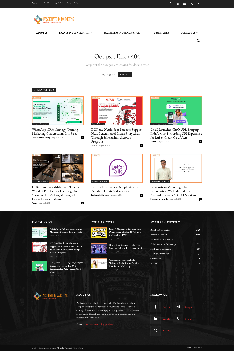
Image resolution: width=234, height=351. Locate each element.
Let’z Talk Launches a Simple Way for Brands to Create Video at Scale (114, 189)
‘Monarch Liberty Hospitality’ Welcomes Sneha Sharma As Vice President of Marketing (124, 262)
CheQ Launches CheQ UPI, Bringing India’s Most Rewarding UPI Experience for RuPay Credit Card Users (176, 133)
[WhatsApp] (199, 4)
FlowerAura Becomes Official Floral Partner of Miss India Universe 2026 (125, 246)
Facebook (166, 307)
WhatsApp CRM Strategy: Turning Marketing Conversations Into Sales (55, 131)
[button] (198, 40)
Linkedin (166, 319)
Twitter (188, 319)
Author (94, 145)
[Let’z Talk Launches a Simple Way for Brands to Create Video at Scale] (117, 168)
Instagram (189, 307)
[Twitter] (191, 4)
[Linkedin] (184, 4)
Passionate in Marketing (41, 137)
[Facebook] (170, 4)
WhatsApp (167, 330)
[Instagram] (177, 4)
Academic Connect (98, 124)
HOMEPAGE (125, 75)
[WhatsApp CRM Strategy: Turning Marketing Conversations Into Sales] (58, 110)
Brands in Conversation (40, 124)
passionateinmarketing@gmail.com (99, 324)
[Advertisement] (133, 19)
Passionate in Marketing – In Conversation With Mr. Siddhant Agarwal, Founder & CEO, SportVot (173, 191)
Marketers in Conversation (160, 181)
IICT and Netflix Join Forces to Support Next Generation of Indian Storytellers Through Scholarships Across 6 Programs (116, 135)
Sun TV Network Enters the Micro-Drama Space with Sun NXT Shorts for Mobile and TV (125, 231)
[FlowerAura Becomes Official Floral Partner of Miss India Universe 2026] (99, 248)
